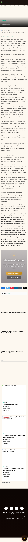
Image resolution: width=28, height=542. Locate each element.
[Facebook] (6, 508)
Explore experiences (14, 277)
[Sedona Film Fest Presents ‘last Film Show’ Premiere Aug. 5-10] (14, 342)
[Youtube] (16, 508)
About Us (5, 512)
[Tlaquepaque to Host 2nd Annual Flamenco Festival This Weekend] (14, 322)
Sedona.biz (22, 512)
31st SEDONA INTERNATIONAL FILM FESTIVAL (13, 312)
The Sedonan (14, 513)
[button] (25, 2)
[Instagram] (22, 508)
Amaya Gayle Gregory (8, 36)
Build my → (14, 273)
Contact (17, 512)
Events (4, 20)
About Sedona (11, 512)
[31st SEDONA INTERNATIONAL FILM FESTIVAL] (14, 304)
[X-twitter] (11, 508)
